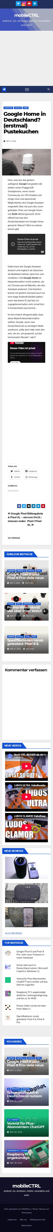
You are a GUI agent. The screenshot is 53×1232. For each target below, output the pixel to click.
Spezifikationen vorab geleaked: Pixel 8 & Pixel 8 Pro (25, 643)
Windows (26, 1089)
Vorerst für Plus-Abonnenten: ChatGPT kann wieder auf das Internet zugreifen (32, 981)
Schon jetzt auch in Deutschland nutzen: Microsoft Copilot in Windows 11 (32, 968)
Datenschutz (26, 1225)
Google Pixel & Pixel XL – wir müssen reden (17, 517)
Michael (16, 538)
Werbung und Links (38, 1220)
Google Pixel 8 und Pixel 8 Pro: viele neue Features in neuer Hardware (25, 579)
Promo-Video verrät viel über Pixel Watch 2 (26, 609)
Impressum (12, 1220)
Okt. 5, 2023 (15, 1070)
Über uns (23, 1220)
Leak (28, 636)
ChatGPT (15, 1120)
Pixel (39, 570)
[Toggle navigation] (27, 89)
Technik (24, 1150)
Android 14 (21, 570)
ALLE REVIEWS (13, 933)
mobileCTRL (26, 15)
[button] (48, 89)
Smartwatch (28, 604)
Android (11, 570)
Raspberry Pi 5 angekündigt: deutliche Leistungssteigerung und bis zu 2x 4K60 (32, 995)
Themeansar (26, 1213)
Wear (38, 604)
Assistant (8, 108)
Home (25, 108)
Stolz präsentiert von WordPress (17, 1209)
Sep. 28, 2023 (16, 1101)
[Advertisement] (26, 58)
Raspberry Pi (13, 1150)
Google (18, 108)
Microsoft (16, 1089)
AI (8, 1089)
